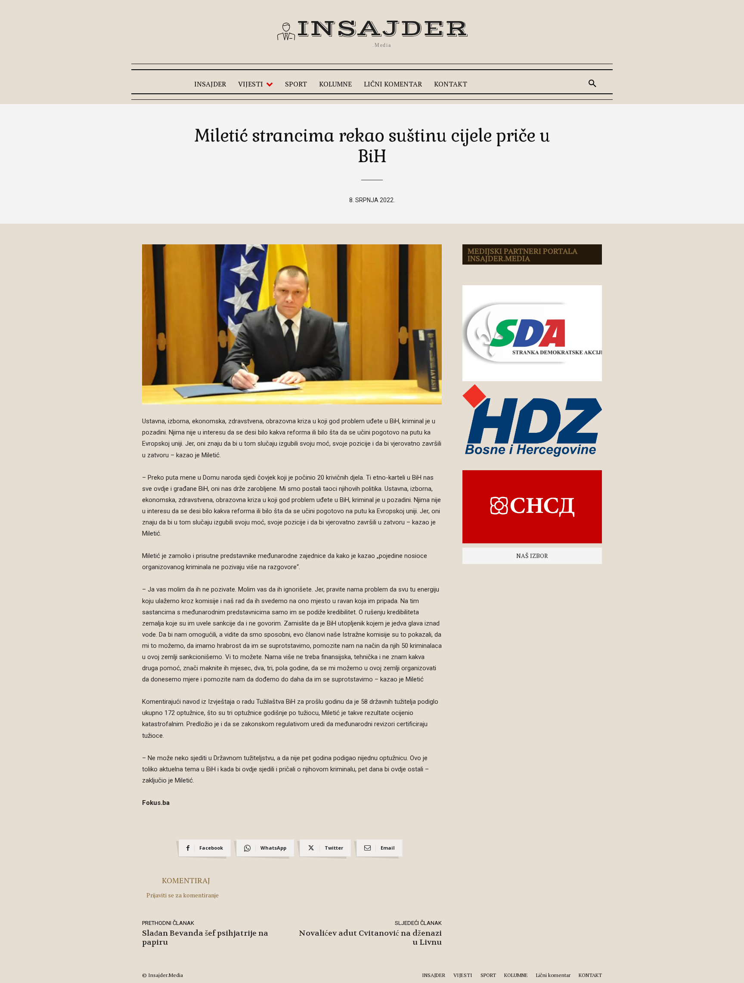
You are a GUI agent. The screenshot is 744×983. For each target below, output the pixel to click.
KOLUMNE (516, 975)
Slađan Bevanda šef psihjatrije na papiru (205, 937)
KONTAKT (590, 975)
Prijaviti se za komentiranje (182, 895)
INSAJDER (433, 975)
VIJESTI (462, 975)
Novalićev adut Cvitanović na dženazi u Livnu (370, 937)
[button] (592, 83)
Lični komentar (553, 975)
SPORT (488, 975)
